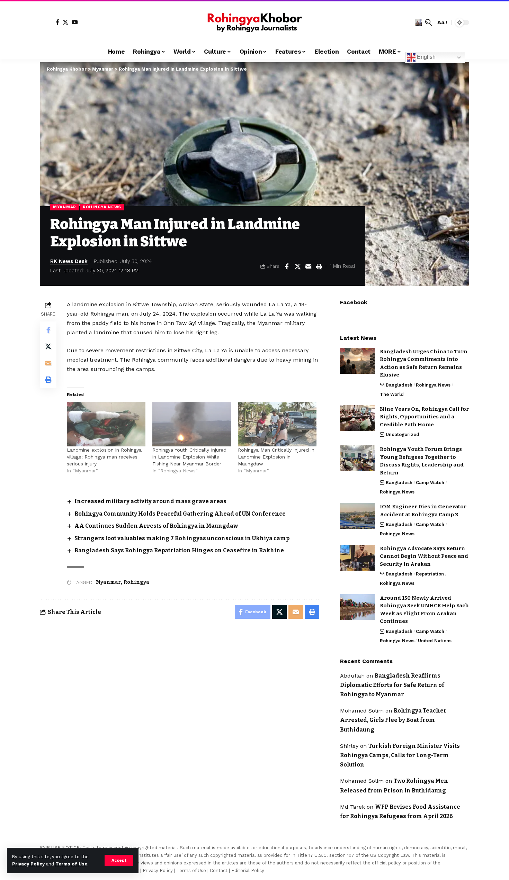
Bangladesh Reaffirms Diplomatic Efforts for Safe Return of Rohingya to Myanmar (392, 685)
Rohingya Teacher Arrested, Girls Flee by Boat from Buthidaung (393, 720)
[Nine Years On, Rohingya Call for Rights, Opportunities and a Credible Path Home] (357, 418)
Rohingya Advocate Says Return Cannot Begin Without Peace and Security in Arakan (424, 556)
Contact (218, 870)
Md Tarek (352, 807)
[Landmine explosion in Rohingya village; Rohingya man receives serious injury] (106, 424)
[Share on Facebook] (287, 266)
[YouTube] (75, 22)
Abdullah (352, 675)
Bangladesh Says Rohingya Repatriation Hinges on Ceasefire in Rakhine (179, 550)
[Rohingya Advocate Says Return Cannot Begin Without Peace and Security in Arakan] (357, 558)
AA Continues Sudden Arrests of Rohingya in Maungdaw (156, 526)
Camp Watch (430, 482)
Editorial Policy (247, 870)
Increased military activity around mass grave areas (150, 501)
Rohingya (136, 582)
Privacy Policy (28, 864)
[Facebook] (57, 22)
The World (392, 394)
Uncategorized (402, 434)
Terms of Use (71, 864)
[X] (65, 22)
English (426, 57)
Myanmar (64, 207)
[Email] (308, 266)
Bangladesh (399, 385)
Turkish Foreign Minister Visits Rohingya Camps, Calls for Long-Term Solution (400, 755)
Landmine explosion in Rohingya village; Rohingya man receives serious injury (104, 456)
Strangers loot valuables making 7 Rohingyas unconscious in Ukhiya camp (181, 538)
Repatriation (430, 574)
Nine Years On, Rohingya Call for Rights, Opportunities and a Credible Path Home (424, 417)
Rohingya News (102, 207)
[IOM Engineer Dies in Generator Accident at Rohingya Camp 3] (357, 516)
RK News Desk (69, 261)
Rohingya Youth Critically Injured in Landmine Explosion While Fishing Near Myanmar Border (189, 456)
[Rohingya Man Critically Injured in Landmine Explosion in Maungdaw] (277, 424)
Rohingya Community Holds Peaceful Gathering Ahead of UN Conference (180, 513)
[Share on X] (297, 266)
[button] (119, 860)
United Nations (435, 640)
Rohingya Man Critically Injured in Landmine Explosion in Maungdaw (276, 456)
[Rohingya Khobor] (254, 22)
